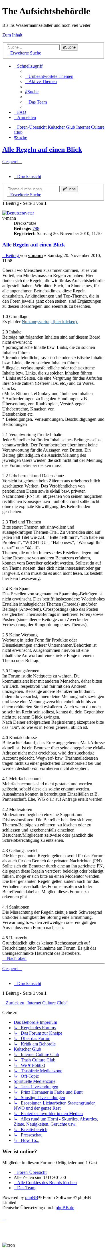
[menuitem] (49, 76)
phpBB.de (65, 1207)
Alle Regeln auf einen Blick (42, 149)
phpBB (31, 1197)
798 (36, 228)
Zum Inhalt (12, 35)
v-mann (9, 218)
